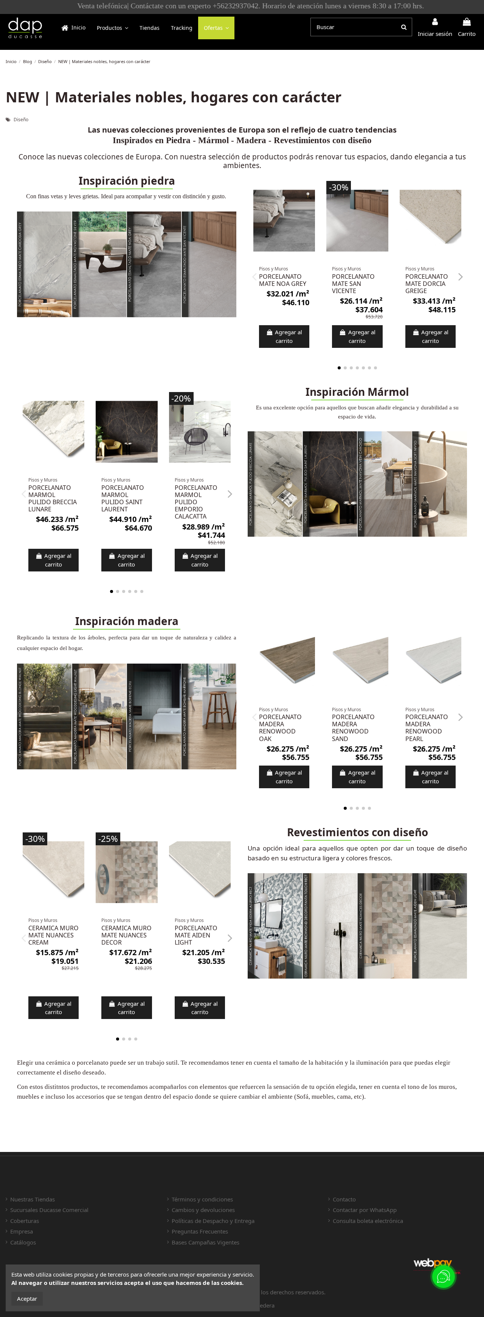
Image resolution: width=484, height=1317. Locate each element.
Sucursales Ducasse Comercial (49, 1210)
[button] (112, 28)
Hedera (265, 1305)
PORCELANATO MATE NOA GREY (282, 280)
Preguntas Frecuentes (200, 1231)
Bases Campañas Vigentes (205, 1242)
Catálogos (23, 1242)
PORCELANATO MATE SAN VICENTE (353, 283)
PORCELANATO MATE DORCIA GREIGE (426, 283)
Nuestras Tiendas (32, 1199)
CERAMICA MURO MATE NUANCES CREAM (53, 935)
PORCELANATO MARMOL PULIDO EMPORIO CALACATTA (196, 502)
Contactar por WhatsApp (365, 1210)
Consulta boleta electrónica (368, 1220)
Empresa (21, 1231)
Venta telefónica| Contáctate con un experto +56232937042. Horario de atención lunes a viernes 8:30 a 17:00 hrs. (242, 6)
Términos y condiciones (202, 1199)
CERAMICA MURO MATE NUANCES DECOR (126, 935)
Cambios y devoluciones (203, 1210)
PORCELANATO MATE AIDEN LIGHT (196, 935)
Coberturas (24, 1220)
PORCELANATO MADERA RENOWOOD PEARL (426, 728)
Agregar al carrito (288, 336)
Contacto (344, 1199)
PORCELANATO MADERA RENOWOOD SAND (353, 728)
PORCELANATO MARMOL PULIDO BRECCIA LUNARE (52, 498)
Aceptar (27, 1298)
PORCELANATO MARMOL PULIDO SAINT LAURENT (122, 498)
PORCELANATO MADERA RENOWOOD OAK (280, 728)
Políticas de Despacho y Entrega (213, 1220)
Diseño (21, 119)
